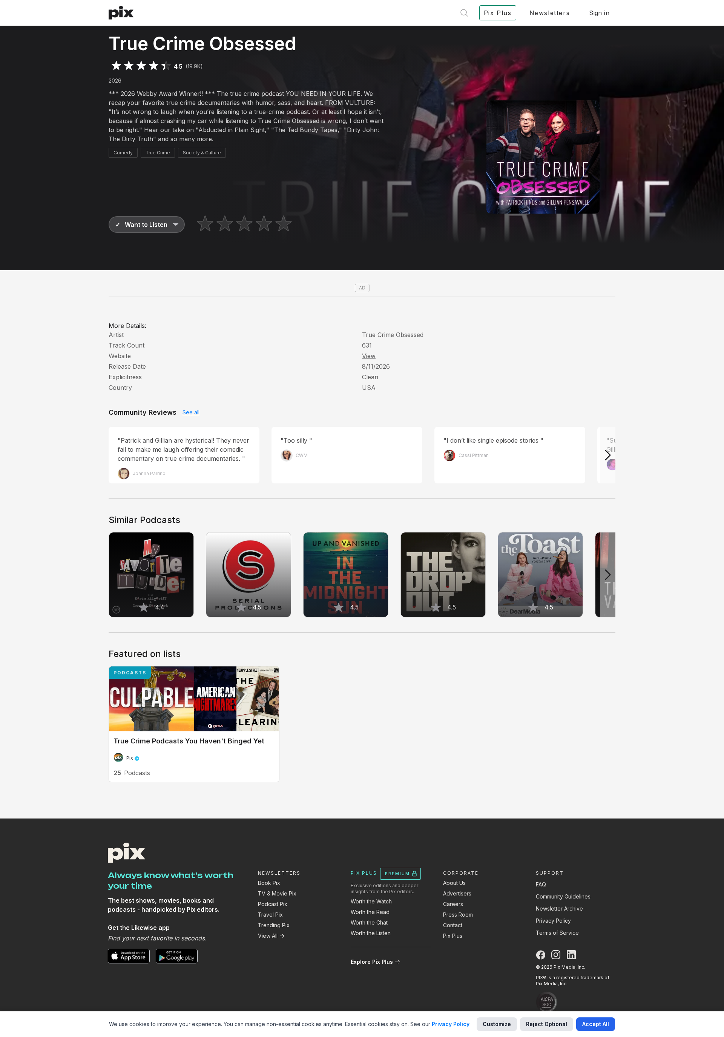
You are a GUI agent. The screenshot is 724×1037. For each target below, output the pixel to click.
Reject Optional (546, 1024)
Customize (497, 1024)
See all (191, 412)
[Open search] (464, 13)
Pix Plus (452, 935)
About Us (454, 883)
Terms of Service (557, 932)
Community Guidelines (563, 896)
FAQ (541, 884)
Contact (452, 925)
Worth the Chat (369, 922)
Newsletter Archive (559, 908)
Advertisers (457, 893)
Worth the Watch (371, 901)
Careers (453, 904)
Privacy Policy (553, 920)
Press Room (458, 914)
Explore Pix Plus (372, 962)
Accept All (595, 1024)
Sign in (599, 13)
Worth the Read (370, 912)
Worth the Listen (371, 933)
